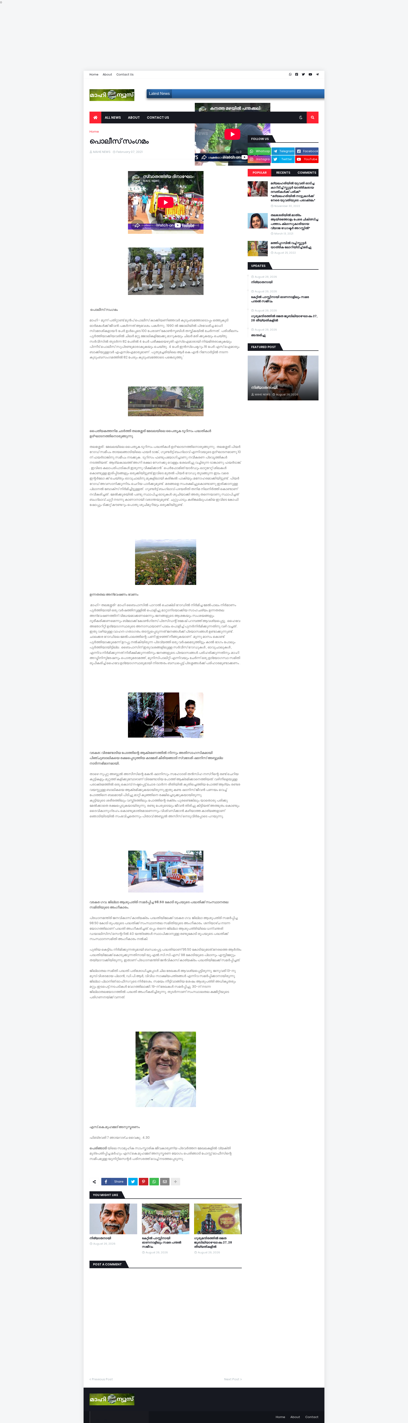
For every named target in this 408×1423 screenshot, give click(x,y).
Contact (312, 1417)
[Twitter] (133, 1181)
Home (93, 74)
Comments (307, 172)
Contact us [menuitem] (158, 117)
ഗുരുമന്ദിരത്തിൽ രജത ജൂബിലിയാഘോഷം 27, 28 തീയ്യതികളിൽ (213, 1242)
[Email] (165, 1181)
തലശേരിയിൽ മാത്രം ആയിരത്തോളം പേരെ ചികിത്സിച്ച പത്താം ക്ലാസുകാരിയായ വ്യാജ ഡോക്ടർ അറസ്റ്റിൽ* (294, 221)
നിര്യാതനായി (100, 1238)
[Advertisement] (141, 38)
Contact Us (125, 74)
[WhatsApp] (154, 1181)
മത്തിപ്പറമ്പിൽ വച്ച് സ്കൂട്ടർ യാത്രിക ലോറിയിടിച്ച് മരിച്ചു (291, 245)
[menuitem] (95, 117)
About (107, 74)
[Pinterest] (143, 1181)
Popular (260, 172)
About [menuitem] (134, 117)
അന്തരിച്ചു (258, 335)
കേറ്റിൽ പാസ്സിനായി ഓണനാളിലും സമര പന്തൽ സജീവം (161, 1242)
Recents (283, 172)
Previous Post (102, 1379)
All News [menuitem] (113, 117)
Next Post (231, 1379)
